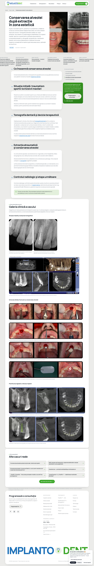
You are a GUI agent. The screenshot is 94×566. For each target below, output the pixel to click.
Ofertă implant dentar (63, 513)
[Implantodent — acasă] (14, 3)
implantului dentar (36, 77)
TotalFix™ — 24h (62, 498)
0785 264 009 (69, 101)
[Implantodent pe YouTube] (18, 511)
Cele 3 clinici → (47, 534)
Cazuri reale (11, 10)
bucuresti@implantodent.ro (49, 531)
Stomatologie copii (47, 514)
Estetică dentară (47, 509)
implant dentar (36, 185)
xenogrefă (23, 160)
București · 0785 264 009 (49, 524)
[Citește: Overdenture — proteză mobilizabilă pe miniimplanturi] (66, 469)
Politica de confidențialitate (64, 561)
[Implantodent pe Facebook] (10, 511)
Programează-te (81, 3)
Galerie (74, 506)
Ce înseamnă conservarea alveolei (73, 71)
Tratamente (33, 3)
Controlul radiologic (70, 79)
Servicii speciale (47, 512)
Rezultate (51, 3)
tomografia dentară (40, 121)
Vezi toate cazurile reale (47, 481)
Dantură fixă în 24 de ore (64, 505)
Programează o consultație (74, 96)
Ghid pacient (42, 3)
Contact (75, 512)
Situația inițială (68, 73)
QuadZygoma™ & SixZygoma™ (62, 501)
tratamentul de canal (24, 135)
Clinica (64, 3)
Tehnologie (75, 503)
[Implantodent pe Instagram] (14, 511)
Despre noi (75, 498)
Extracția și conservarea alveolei (73, 77)
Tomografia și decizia (70, 75)
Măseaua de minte (47, 506)
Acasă (6, 10)
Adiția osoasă (46, 500)
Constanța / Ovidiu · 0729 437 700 (49, 527)
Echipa (74, 500)
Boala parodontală (47, 503)
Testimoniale (76, 509)
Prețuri (59, 3)
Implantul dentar (47, 498)
